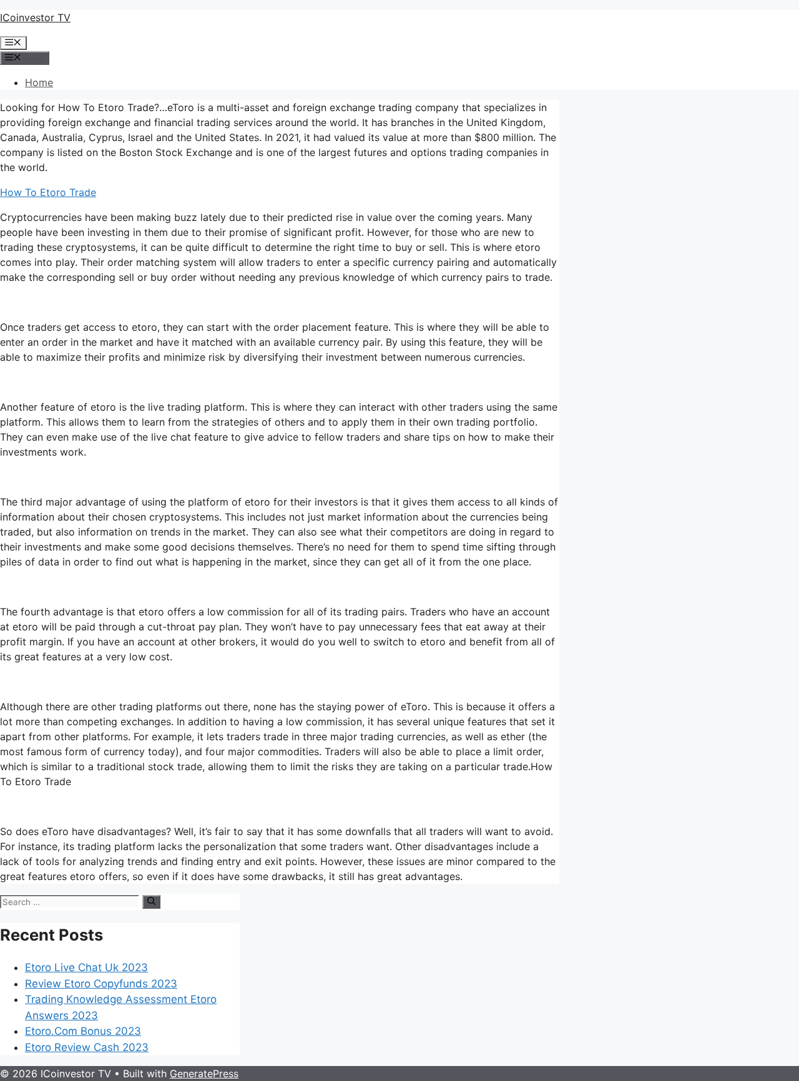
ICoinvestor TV (35, 17)
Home (39, 82)
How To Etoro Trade (48, 192)
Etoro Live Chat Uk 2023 (86, 967)
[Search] (151, 902)
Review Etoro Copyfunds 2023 (101, 983)
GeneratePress (204, 1073)
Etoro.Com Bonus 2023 (83, 1031)
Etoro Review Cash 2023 (87, 1047)
